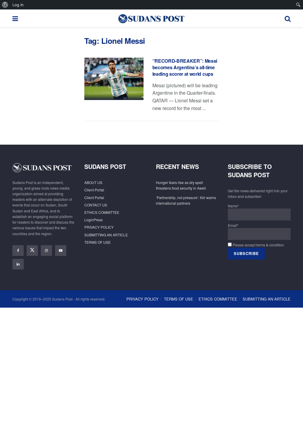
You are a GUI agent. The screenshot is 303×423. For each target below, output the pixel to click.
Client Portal (94, 189)
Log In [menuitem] (18, 4)
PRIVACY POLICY (99, 227)
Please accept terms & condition (258, 244)
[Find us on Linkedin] (18, 264)
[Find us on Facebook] (18, 250)
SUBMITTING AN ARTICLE (106, 234)
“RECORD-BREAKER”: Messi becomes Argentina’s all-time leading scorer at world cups (184, 67)
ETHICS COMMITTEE (101, 212)
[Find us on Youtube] (60, 250)
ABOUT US (93, 182)
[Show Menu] (15, 18)
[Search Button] (288, 18)
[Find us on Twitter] (32, 250)
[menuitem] (5, 4)
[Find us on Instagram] (46, 250)
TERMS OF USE (97, 242)
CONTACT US (95, 204)
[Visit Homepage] (151, 18)
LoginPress (93, 219)
